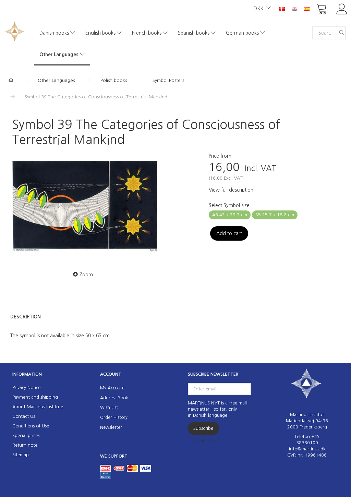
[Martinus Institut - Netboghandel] (14, 31)
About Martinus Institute (37, 406)
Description (25, 316)
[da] (282, 8)
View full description (231, 189)
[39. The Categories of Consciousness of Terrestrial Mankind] (84, 207)
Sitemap (20, 454)
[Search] (341, 32)
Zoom (86, 274)
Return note (24, 445)
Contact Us (23, 416)
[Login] (342, 8)
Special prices (25, 435)
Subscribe (203, 428)
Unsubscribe (205, 440)
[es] (307, 8)
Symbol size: (230, 205)
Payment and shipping (35, 397)
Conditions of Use (30, 426)
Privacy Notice (26, 387)
